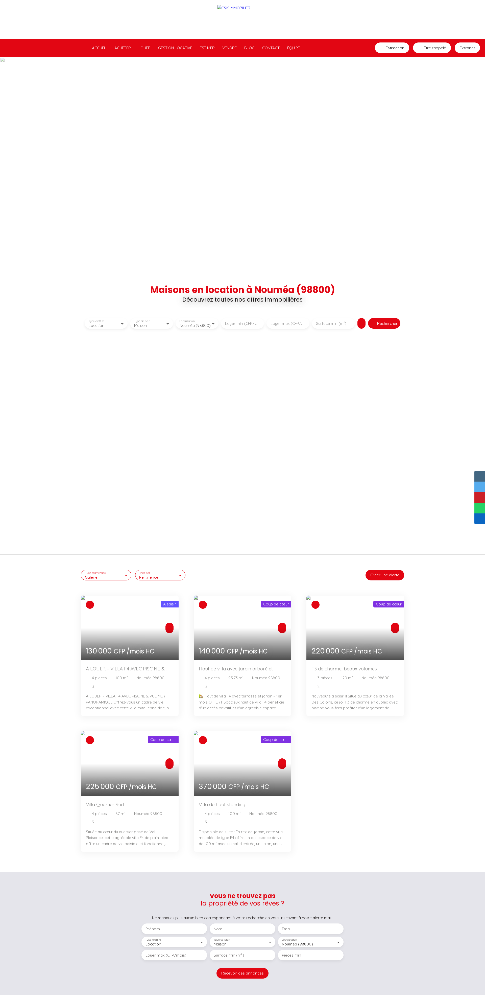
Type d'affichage (95, 573)
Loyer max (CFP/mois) (288, 323)
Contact (271, 47)
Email (286, 928)
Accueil (99, 47)
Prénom (153, 928)
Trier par (144, 573)
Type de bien (142, 321)
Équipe (293, 47)
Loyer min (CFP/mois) (242, 323)
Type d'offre (96, 321)
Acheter (122, 47)
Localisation (187, 321)
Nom (218, 928)
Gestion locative (175, 47)
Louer (144, 47)
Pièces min (291, 955)
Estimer (207, 47)
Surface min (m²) (331, 323)
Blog (249, 47)
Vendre (229, 47)
